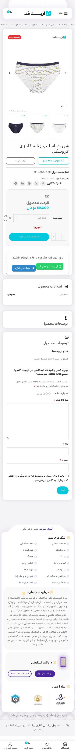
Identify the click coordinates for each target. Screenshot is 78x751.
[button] (65, 73)
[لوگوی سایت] (37, 13)
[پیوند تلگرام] (28, 4)
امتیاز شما (62, 393)
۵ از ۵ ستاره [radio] (38, 393)
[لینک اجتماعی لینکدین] (33, 4)
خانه (73, 25)
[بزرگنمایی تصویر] (62, 105)
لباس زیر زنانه (49, 25)
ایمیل (64, 460)
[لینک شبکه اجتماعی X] (42, 4)
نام (65, 444)
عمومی (58, 218)
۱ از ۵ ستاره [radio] (49, 393)
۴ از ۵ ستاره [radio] (40, 393)
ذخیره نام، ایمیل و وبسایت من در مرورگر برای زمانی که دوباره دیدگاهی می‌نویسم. (38, 478)
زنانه (64, 25)
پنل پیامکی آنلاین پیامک (42, 726)
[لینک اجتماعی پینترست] (37, 4)
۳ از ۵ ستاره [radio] (43, 393)
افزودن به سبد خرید (29, 237)
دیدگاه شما (61, 400)
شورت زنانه (31, 25)
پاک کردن (6, 218)
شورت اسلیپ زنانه (11, 25)
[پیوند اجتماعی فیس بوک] (47, 4)
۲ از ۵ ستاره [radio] (46, 393)
